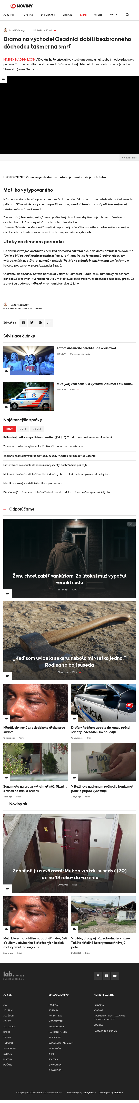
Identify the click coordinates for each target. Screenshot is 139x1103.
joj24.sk (53, 1010)
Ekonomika (55, 1065)
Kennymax (88, 1092)
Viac (112, 15)
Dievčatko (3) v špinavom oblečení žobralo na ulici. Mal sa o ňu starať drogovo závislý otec (57, 492)
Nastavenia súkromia (105, 1031)
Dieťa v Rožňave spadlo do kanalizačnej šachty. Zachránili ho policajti (45, 465)
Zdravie (68, 15)
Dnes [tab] (9, 429)
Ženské (7, 1037)
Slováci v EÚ (55, 1070)
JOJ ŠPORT (9, 1016)
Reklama (99, 1005)
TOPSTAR (27, 15)
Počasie (7, 1065)
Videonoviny (56, 1021)
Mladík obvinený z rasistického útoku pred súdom (32, 483)
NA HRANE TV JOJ (58, 1032)
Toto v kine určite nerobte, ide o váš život (86, 348)
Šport (98, 15)
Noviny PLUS (55, 1016)
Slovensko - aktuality (61, 1043)
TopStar (8, 1043)
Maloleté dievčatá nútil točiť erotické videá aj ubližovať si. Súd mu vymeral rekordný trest (57, 474)
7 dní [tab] (23, 429)
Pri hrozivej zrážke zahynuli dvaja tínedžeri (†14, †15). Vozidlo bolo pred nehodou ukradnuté (57, 437)
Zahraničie (55, 1049)
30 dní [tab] (37, 429)
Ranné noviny (56, 1027)
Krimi (83, 15)
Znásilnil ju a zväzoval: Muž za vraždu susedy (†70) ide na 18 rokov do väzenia (49, 456)
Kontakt (98, 1010)
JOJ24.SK (9, 15)
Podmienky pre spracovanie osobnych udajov (109, 1018)
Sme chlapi (9, 1049)
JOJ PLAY (8, 1010)
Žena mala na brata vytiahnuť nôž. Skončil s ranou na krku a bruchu (43, 446)
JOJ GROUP (9, 1027)
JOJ (5, 1005)
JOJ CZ (7, 1021)
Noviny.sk (54, 1005)
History (7, 1059)
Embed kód (131, 158)
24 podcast (48, 15)
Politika (53, 1059)
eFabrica (118, 1092)
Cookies (98, 1025)
